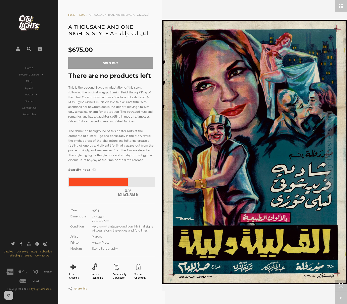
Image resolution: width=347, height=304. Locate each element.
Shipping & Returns (20, 255)
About (29, 94)
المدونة (29, 87)
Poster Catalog (29, 74)
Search (29, 48)
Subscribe (29, 114)
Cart (40, 48)
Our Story (22, 251)
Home (29, 67)
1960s (82, 14)
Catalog (8, 251)
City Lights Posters (40, 289)
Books (29, 101)
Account (18, 48)
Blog (29, 81)
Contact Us (29, 107)
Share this (80, 288)
